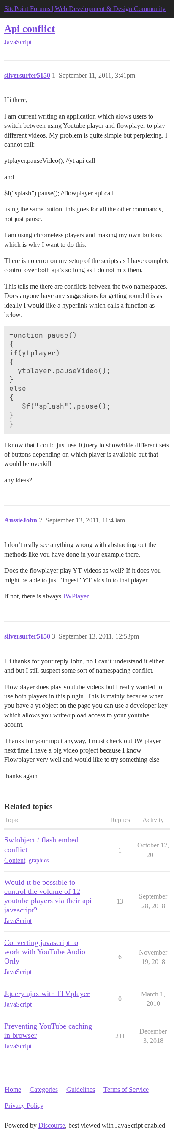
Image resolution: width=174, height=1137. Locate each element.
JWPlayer (76, 596)
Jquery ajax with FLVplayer (47, 993)
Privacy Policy (24, 1105)
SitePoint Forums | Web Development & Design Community (85, 8)
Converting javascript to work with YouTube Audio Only (44, 951)
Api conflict (29, 28)
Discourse (51, 1125)
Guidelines (80, 1089)
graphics (39, 860)
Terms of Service (126, 1089)
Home (13, 1089)
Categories (44, 1089)
